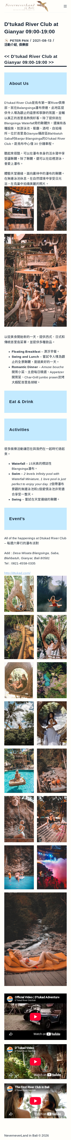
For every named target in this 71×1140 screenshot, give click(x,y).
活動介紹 (10, 44)
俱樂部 (24, 44)
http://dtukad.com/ (17, 573)
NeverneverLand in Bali (21, 1135)
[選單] (65, 6)
